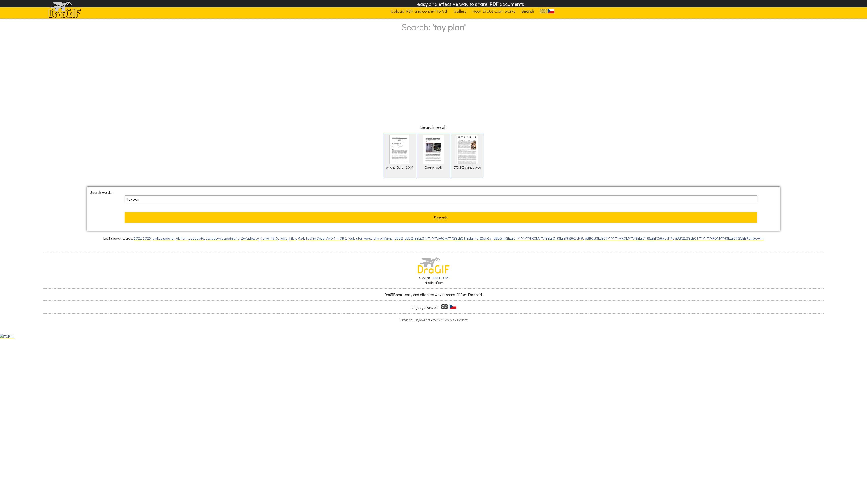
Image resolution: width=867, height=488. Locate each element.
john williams (383, 238)
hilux (292, 238)
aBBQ (398, 238)
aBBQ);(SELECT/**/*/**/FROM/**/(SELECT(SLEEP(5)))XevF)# (629, 238)
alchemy (182, 238)
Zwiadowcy (250, 238)
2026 (147, 238)
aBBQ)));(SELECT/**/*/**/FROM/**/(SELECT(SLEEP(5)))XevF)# (538, 238)
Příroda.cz (405, 320)
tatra (284, 238)
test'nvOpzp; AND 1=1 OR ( (326, 238)
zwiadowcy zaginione (222, 238)
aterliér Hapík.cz (443, 320)
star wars (363, 238)
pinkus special (163, 238)
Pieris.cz (462, 320)
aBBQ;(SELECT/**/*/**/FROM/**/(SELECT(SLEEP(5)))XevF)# (448, 238)
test (351, 238)
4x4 (301, 238)
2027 (137, 238)
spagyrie (197, 238)
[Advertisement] (433, 82)
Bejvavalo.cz (422, 320)
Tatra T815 (269, 238)
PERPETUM (440, 277)
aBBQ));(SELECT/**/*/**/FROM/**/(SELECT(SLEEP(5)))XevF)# (719, 238)
